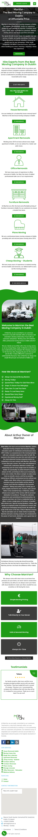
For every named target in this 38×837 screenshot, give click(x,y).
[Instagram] (8, 742)
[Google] (17, 742)
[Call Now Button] (4, 833)
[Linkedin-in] (12, 742)
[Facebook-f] (3, 742)
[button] (34, 3)
